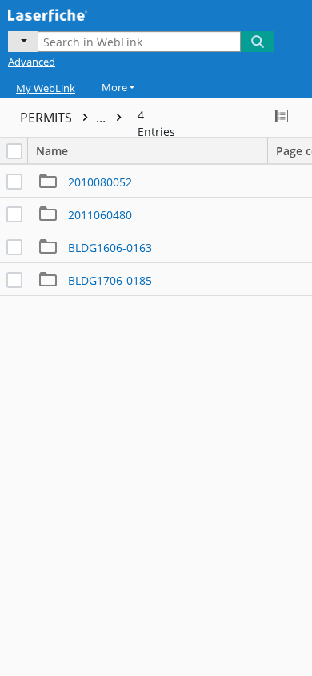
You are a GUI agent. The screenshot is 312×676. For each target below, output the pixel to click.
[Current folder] (23, 41)
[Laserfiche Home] (68, 13)
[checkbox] (14, 151)
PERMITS (64, 117)
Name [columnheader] (52, 150)
